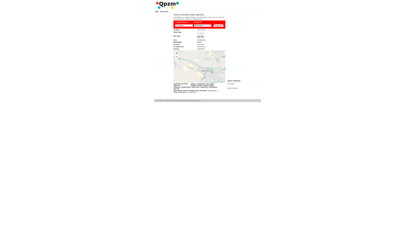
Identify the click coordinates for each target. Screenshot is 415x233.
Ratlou (211, 85)
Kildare (212, 84)
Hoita (207, 84)
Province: (198, 22)
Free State (200, 44)
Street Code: (177, 32)
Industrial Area (212, 90)
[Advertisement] (163, 46)
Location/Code (181, 22)
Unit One (176, 88)
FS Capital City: (178, 46)
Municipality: (177, 42)
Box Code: (176, 36)
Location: (176, 30)
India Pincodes (232, 88)
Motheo (199, 42)
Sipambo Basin (186, 87)
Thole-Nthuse (213, 87)
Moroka (200, 85)
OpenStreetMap (214, 82)
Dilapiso (193, 84)
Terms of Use (197, 100)
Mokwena (194, 85)
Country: (176, 49)
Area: (175, 40)
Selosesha (177, 87)
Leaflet (206, 82)
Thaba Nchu (204, 87)
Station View (195, 87)
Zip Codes (230, 84)
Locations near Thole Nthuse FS (181, 84)
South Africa (201, 49)
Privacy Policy (190, 100)
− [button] (176, 56)
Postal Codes (164, 11)
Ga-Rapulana (201, 40)
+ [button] (176, 53)
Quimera (206, 85)
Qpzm (157, 11)
